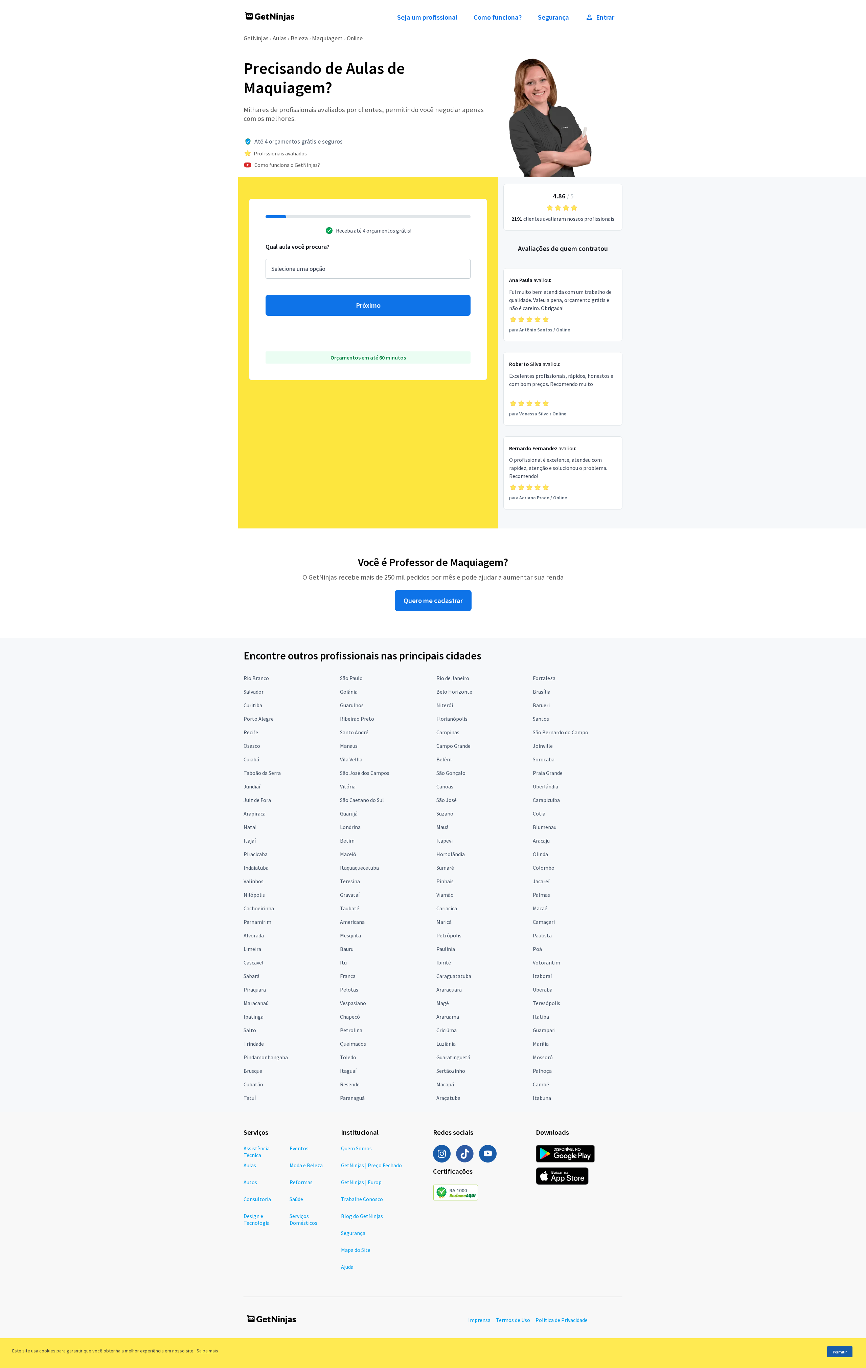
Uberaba (542, 989)
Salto (250, 1030)
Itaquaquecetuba (359, 867)
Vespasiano (353, 1003)
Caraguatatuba (453, 976)
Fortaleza (544, 678)
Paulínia (445, 949)
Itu (343, 962)
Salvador (254, 691)
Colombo (543, 867)
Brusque (253, 1070)
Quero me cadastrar (433, 600)
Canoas (444, 786)
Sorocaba (543, 759)
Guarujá (349, 813)
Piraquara (255, 989)
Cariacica (446, 908)
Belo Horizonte (454, 691)
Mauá (442, 827)
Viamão (445, 894)
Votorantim (546, 962)
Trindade (254, 1043)
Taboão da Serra (262, 772)
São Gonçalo (450, 772)
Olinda (540, 854)
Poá (537, 949)
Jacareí (541, 881)
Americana (352, 921)
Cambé (541, 1084)
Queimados (353, 1043)
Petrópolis (448, 935)
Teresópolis (546, 1003)
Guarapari (544, 1030)
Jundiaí (252, 786)
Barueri (541, 705)
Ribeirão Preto (357, 718)
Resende (350, 1084)
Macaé (540, 908)
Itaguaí (348, 1070)
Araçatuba (448, 1097)
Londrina (350, 827)
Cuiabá (251, 759)
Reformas (301, 1182)
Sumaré (445, 867)
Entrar (605, 17)
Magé (442, 1003)
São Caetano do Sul (362, 800)
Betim (347, 840)
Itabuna (542, 1097)
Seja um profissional (427, 17)
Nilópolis (254, 894)
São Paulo (351, 678)
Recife (251, 732)
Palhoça (542, 1070)
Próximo (368, 305)
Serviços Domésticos (303, 1219)
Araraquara (449, 989)
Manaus (349, 745)
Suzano (444, 813)
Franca (348, 976)
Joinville (543, 745)
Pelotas (349, 989)
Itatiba (541, 1016)
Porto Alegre (259, 718)
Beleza (299, 38)
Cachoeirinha (259, 908)
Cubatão (253, 1084)
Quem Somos (356, 1148)
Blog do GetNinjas (362, 1216)
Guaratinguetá (453, 1057)
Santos (541, 718)
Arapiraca (255, 813)
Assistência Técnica (257, 1151)
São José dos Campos (364, 772)
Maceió (348, 854)
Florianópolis (452, 718)
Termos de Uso (513, 1320)
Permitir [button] (840, 1351)
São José (446, 800)
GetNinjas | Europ (361, 1182)
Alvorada (254, 935)
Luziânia (446, 1043)
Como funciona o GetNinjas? (287, 164)
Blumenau (544, 827)
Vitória (348, 786)
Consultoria (257, 1199)
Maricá (444, 921)
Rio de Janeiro (452, 678)
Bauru (347, 949)
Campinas (447, 732)
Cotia (539, 813)
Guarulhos (352, 705)
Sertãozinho (450, 1070)
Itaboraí (542, 976)
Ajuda (347, 1266)
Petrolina (351, 1030)
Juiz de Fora (257, 800)
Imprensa (479, 1320)
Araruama (447, 1016)
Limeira (252, 949)
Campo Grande (453, 745)
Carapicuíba (546, 800)
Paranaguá (352, 1097)
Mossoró (543, 1057)
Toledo (348, 1057)
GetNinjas (256, 38)
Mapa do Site (355, 1249)
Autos (250, 1182)
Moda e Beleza (306, 1165)
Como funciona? (498, 17)
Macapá (445, 1084)
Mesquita (350, 935)
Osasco (252, 745)
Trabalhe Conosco (362, 1199)
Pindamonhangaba (266, 1057)
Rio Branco (256, 678)
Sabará (251, 976)
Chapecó (350, 1016)
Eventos (299, 1148)
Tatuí (250, 1097)
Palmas (541, 894)
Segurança (553, 17)
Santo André (354, 732)
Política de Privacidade (561, 1320)
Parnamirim (257, 921)
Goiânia (349, 691)
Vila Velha (351, 759)
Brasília (541, 691)
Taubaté (349, 908)
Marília (541, 1043)
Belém (444, 759)
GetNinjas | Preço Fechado (371, 1165)
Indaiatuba (256, 867)
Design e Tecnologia (257, 1219)
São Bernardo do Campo (560, 732)
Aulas (280, 38)
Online (355, 38)
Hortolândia (450, 854)
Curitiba (253, 705)
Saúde (296, 1199)
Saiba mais (207, 1351)
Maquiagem (327, 38)
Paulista (542, 935)
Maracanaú (256, 1003)
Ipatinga (254, 1016)
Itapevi (444, 840)
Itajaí (250, 840)
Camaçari (544, 921)
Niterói (444, 705)
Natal (250, 827)
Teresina (350, 881)
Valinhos (254, 881)
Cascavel (254, 962)
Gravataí (350, 894)
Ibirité (443, 962)
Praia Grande (548, 772)
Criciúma (446, 1030)
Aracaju (541, 840)
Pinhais (445, 881)
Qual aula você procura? (297, 247)
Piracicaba (256, 854)
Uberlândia (545, 786)
